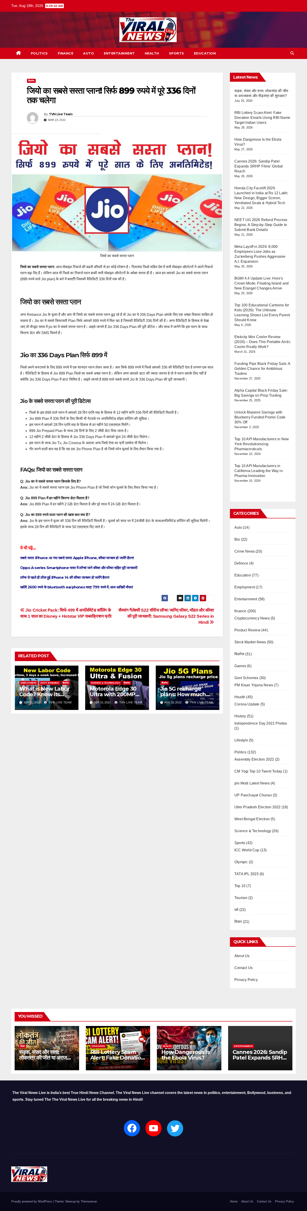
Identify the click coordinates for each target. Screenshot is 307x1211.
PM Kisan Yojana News (253, 685)
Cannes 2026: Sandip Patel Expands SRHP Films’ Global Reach (258, 166)
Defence (241, 563)
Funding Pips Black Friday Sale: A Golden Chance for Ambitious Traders (262, 368)
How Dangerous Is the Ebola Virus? (185, 1055)
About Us (242, 956)
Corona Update (247, 704)
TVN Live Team (61, 114)
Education (205, 53)
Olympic (241, 862)
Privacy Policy (246, 980)
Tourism (240, 898)
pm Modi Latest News (252, 783)
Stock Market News (250, 642)
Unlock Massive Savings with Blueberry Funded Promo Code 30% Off (259, 417)
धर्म (236, 910)
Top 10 (239, 886)
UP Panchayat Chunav (253, 795)
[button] (292, 53)
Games (240, 666)
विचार (238, 922)
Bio (237, 539)
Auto (88, 53)
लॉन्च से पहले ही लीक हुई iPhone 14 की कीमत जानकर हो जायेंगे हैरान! (64, 577)
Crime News (244, 551)
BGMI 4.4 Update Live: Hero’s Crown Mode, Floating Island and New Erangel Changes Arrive (261, 283)
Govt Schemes (49, 683)
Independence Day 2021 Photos (260, 723)
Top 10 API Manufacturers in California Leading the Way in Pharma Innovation (258, 471)
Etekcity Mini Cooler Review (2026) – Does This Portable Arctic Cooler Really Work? (262, 342)
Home (234, 1201)
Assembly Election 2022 (254, 759)
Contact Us (243, 968)
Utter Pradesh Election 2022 (257, 807)
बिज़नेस (31, 80)
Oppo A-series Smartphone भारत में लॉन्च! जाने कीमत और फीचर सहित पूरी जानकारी (78, 568)
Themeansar (89, 1201)
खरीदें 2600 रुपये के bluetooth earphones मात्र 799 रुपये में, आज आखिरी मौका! (77, 587)
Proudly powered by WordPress (32, 1201)
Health (152, 53)
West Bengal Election (252, 819)
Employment (29, 683)
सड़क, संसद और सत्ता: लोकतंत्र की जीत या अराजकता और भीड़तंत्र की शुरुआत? (46, 1057)
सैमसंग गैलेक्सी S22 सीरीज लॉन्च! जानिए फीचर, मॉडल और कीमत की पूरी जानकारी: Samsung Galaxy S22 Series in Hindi (166, 616)
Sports (176, 53)
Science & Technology (105, 683)
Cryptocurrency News (252, 618)
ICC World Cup (246, 850)
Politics (39, 53)
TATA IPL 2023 (246, 874)
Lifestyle (241, 740)
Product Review (247, 630)
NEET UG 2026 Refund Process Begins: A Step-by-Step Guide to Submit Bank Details (260, 225)
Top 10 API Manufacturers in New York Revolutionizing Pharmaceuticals (261, 444)
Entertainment (119, 53)
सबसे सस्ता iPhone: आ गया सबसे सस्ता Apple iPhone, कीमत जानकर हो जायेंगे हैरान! (77, 558)
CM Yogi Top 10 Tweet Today (258, 771)
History (240, 716)
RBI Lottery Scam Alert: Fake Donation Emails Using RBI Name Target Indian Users (262, 117)
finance (65, 53)
